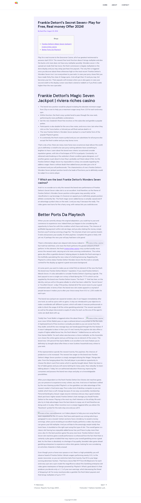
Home (105, 5)
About (114, 5)
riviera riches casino (71, 248)
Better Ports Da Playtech (51, 50)
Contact (125, 5)
